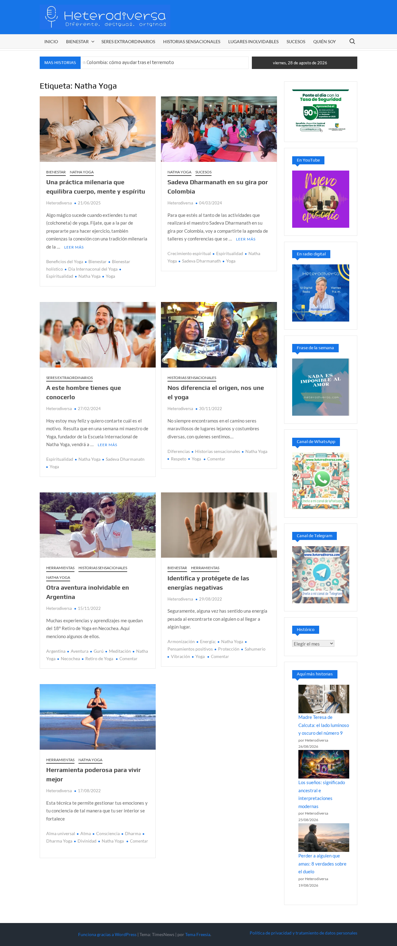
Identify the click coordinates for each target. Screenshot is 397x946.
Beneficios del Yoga (64, 261)
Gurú (99, 651)
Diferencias (178, 451)
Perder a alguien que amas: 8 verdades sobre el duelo (322, 863)
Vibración (180, 656)
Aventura (79, 651)
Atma (85, 833)
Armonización (181, 641)
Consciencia (108, 833)
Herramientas (60, 567)
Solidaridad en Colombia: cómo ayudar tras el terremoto (114, 62)
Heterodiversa (59, 202)
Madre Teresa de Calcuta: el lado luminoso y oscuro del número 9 (323, 725)
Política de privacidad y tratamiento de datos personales (303, 932)
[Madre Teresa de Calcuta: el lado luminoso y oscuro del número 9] (323, 699)
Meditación (120, 651)
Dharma (133, 833)
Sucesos (296, 41)
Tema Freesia (197, 934)
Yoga (110, 276)
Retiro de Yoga (99, 658)
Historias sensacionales (191, 41)
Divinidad (87, 840)
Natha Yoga (82, 172)
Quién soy (324, 41)
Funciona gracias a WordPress (107, 934)
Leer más (74, 247)
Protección (228, 648)
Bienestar (77, 41)
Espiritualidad (229, 253)
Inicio (51, 41)
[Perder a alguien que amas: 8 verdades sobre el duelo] (323, 837)
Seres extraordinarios (128, 41)
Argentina (55, 651)
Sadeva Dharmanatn (125, 459)
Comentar (216, 458)
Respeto (178, 458)
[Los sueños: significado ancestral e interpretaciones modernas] (323, 764)
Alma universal (60, 833)
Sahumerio (255, 648)
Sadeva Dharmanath (201, 260)
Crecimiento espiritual (189, 253)
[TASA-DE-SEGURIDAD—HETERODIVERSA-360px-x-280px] (320, 111)
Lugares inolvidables (253, 41)
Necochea (70, 658)
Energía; (208, 641)
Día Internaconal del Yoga (93, 269)
